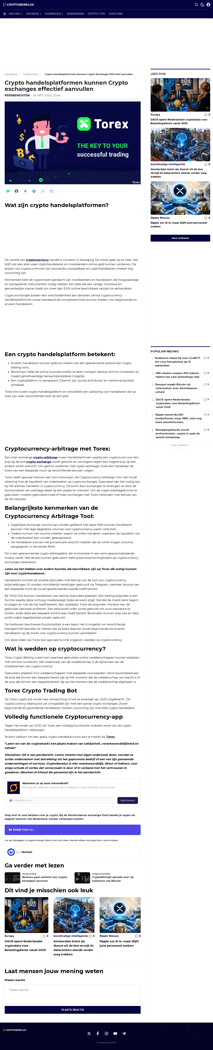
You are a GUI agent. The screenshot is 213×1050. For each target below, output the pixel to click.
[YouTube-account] (115, 1033)
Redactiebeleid (200, 1030)
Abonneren (128, 800)
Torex (110, 737)
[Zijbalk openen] (5, 14)
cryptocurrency (37, 260)
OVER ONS (116, 13)
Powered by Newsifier (106, 1042)
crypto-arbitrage (45, 457)
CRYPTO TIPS (96, 13)
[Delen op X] (25, 191)
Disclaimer (203, 1036)
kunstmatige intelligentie (70, 936)
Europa (9, 936)
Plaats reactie (72, 1009)
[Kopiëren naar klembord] (43, 191)
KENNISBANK (75, 13)
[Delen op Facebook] (16, 191)
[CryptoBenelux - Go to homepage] (14, 1030)
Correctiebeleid (176, 1030)
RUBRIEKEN (53, 13)
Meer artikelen (180, 238)
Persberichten (17, 95)
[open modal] (208, 5)
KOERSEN (32, 13)
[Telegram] (34, 191)
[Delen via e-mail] (51, 191)
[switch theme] (202, 4)
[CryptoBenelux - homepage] (18, 4)
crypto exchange (38, 462)
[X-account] (89, 1033)
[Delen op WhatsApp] (8, 191)
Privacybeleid (153, 1030)
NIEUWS (14, 13)
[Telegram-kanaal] (124, 1033)
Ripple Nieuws (109, 936)
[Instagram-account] (106, 1033)
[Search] (196, 5)
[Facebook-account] (98, 1033)
